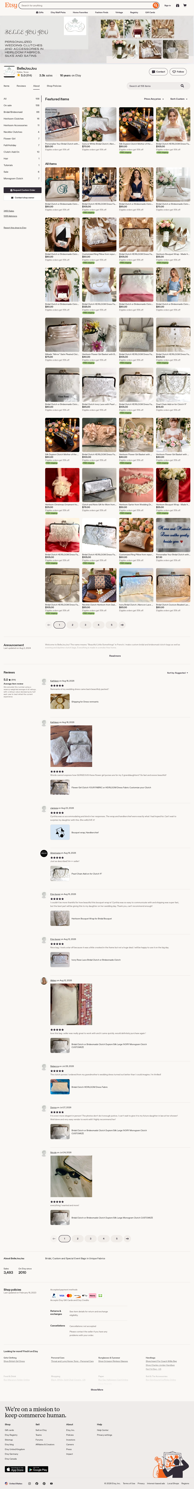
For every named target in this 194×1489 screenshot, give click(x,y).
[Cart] (185, 5)
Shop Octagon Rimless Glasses (113, 1361)
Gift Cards (150, 12)
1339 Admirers (10, 216)
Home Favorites (80, 12)
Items (6, 85)
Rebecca (54, 1066)
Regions (185, 1483)
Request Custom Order (24, 190)
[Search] (155, 5)
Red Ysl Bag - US (153, 1369)
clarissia (54, 808)
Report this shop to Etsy (15, 227)
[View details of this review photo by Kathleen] (71, 746)
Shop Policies (54, 85)
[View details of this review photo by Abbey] (71, 1004)
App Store (15, 1469)
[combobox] (85, 5)
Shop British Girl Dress (14, 1361)
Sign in (167, 5)
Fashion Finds (101, 12)
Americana (55, 853)
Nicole (53, 1152)
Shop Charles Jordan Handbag (160, 1365)
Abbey (53, 980)
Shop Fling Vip (105, 1384)
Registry (134, 12)
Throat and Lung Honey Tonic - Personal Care (72, 1361)
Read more (115, 655)
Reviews (21, 85)
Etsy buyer (55, 894)
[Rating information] (18, 75)
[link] (48, 625)
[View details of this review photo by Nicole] (71, 1176)
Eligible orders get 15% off (57, 149)
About (36, 85)
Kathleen (54, 681)
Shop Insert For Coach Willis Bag (161, 1361)
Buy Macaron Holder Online (17, 1380)
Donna (53, 1107)
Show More (97, 1389)
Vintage (119, 12)
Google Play (38, 1469)
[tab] (22, 98)
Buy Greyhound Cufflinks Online (161, 1380)
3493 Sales (9, 211)
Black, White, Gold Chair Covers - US (68, 1380)
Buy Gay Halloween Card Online (113, 1380)
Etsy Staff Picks (58, 12)
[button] (158, 71)
